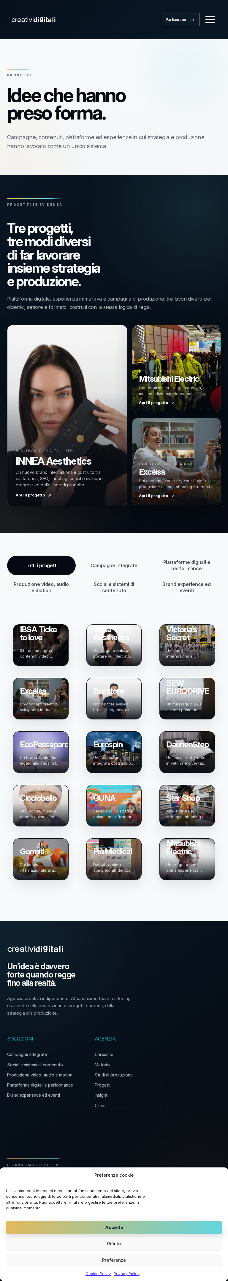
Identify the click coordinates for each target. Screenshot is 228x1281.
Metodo (102, 1064)
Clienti (101, 1105)
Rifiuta (114, 1244)
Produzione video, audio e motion (39, 1074)
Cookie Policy (98, 1273)
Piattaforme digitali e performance (40, 1084)
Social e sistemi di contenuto (35, 1064)
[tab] (41, 565)
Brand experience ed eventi (33, 1095)
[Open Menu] (210, 19)
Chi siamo (104, 1054)
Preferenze (114, 1260)
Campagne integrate (27, 1054)
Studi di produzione (114, 1074)
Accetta (114, 1227)
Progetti (102, 1084)
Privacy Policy (127, 1273)
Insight (101, 1095)
